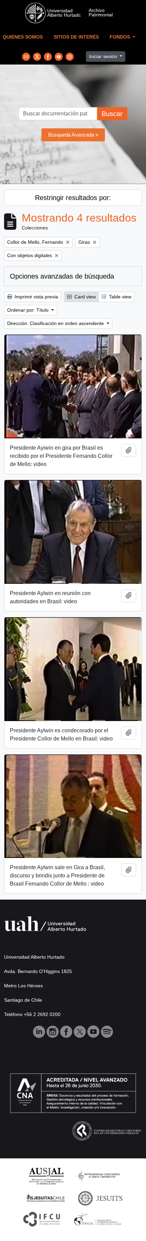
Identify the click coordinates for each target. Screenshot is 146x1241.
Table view (119, 296)
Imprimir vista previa (35, 296)
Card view (84, 296)
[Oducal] (98, 1219)
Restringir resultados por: (73, 197)
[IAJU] (98, 1176)
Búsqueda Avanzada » (73, 135)
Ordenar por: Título (28, 310)
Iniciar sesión (103, 56)
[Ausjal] (46, 1176)
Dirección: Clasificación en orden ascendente (56, 323)
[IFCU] (41, 1219)
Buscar (112, 113)
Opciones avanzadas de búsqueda (62, 276)
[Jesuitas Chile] (46, 1198)
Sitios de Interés (76, 37)
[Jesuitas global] (100, 1198)
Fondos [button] (120, 37)
